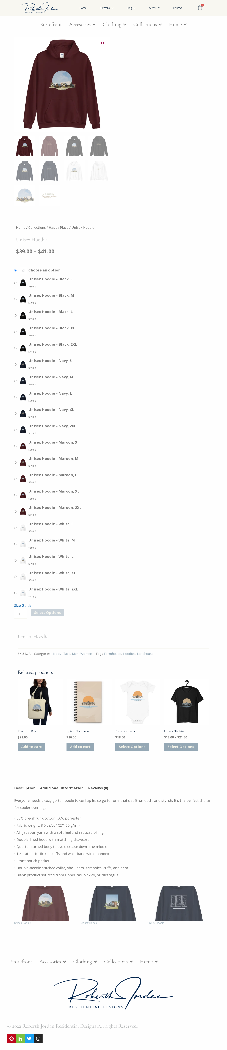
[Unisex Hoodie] (45, 903)
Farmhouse (112, 654)
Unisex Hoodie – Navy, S (50, 360)
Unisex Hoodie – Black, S (50, 279)
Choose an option (44, 270)
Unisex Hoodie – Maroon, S (52, 442)
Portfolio (105, 8)
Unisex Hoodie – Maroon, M (53, 458)
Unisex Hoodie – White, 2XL (53, 589)
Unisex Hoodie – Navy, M (50, 377)
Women (86, 654)
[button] (103, 43)
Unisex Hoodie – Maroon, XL (53, 491)
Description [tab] (25, 788)
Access (153, 8)
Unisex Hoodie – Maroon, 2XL (54, 507)
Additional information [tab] (62, 788)
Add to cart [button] (31, 746)
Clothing (112, 24)
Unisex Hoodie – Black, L (50, 311)
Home (83, 8)
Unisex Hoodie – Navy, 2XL (52, 426)
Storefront (51, 24)
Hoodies (129, 654)
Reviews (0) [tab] (98, 788)
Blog (129, 8)
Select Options (47, 612)
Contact (177, 8)
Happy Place (58, 227)
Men (75, 654)
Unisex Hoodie (22, 923)
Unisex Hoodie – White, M (51, 540)
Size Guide (23, 605)
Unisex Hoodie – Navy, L (50, 393)
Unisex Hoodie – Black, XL (51, 328)
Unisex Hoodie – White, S (50, 523)
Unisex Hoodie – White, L (51, 556)
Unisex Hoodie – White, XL (52, 572)
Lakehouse (145, 654)
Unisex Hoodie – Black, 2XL (52, 344)
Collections (145, 24)
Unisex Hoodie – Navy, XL (51, 409)
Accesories (80, 24)
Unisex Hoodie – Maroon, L (52, 474)
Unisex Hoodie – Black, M (51, 295)
